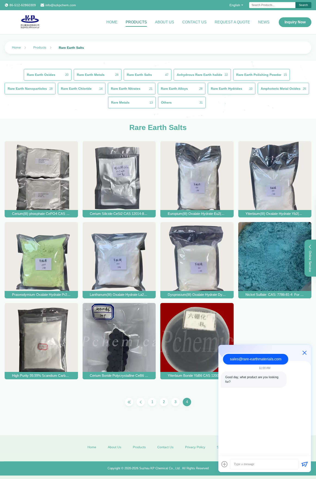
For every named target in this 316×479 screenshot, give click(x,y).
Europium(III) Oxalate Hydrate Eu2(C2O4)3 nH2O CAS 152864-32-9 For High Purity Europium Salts (197, 214)
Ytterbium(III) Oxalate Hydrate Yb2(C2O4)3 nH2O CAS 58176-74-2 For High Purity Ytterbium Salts (274, 214)
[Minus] (304, 352)
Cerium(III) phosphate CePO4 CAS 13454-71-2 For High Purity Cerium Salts (41, 214)
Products (136, 22)
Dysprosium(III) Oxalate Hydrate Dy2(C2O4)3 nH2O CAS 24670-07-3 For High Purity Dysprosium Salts (197, 295)
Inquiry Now (295, 22)
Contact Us (194, 22)
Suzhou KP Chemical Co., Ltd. (159, 468)
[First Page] (129, 402)
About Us (164, 22)
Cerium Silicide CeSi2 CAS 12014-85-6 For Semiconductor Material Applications (119, 214)
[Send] (304, 464)
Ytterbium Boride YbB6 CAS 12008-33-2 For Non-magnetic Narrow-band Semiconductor (197, 375)
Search (303, 5)
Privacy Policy (195, 447)
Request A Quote (232, 22)
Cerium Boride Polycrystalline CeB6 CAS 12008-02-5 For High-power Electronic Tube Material (119, 375)
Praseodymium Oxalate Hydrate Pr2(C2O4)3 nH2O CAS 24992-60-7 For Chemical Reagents (41, 295)
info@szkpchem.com (60, 5)
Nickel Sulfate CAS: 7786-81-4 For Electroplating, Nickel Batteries (274, 295)
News (264, 22)
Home (112, 22)
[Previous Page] (140, 402)
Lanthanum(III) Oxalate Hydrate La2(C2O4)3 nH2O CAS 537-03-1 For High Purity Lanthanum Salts (119, 295)
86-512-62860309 (22, 5)
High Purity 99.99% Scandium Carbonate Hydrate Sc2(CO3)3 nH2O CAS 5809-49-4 (41, 375)
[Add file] (224, 464)
